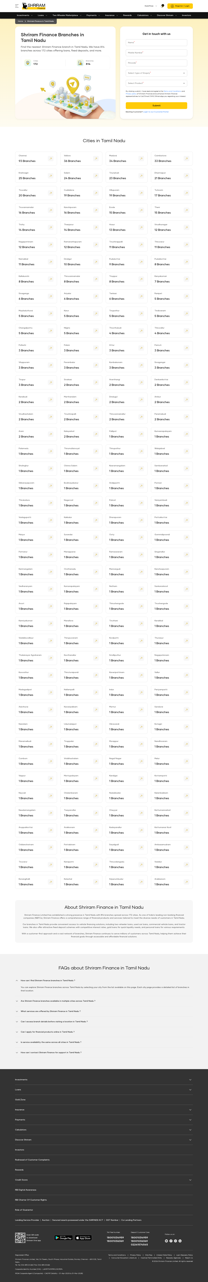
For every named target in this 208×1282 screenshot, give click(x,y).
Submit (157, 105)
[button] (104, 987)
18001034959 (115, 1237)
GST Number (112, 1220)
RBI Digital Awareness (25, 1190)
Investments (23, 15)
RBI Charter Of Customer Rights (31, 1200)
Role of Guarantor (24, 1210)
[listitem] (36, 158)
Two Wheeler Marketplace (65, 15)
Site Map (148, 1255)
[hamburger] (18, 6)
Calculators (142, 15)
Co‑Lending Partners (131, 1220)
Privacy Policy (135, 1255)
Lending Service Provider (27, 1220)
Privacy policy (131, 94)
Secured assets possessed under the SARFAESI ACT (77, 1220)
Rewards (127, 15)
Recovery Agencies (173, 1258)
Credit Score (21, 1180)
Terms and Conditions (172, 91)
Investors (186, 15)
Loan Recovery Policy (184, 1255)
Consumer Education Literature (124, 1258)
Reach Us (189, 1258)
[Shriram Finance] (33, 6)
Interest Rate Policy (164, 1255)
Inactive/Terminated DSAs (151, 1258)
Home (20, 21)
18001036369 (115, 1241)
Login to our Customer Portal (156, 112)
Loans (41, 15)
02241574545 (139, 1244)
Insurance (109, 15)
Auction (46, 1220)
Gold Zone (20, 1100)
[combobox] (156, 73)
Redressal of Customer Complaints (32, 1160)
